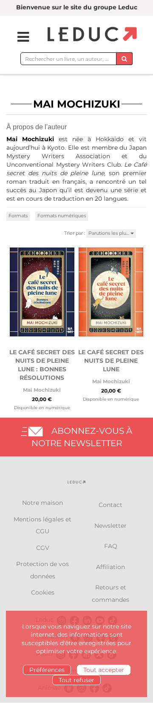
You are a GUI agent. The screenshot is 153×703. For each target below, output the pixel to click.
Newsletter (110, 525)
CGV (42, 548)
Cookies (42, 592)
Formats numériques (61, 216)
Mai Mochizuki (42, 390)
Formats (18, 216)
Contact (110, 505)
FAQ (110, 546)
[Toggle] (17, 37)
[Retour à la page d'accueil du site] (91, 34)
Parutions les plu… (109, 233)
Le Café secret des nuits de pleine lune (111, 360)
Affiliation (110, 567)
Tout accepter (103, 670)
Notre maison (42, 503)
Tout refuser (76, 680)
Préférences (47, 670)
